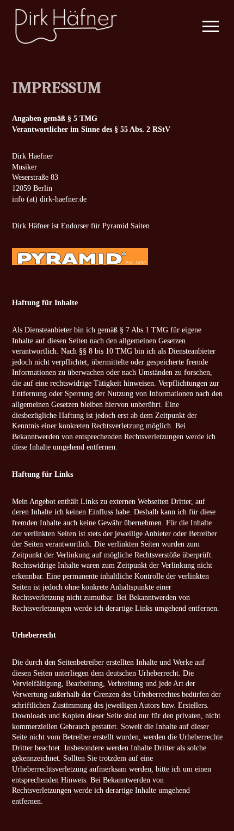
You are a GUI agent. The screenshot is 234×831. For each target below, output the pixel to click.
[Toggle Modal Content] (206, 26)
